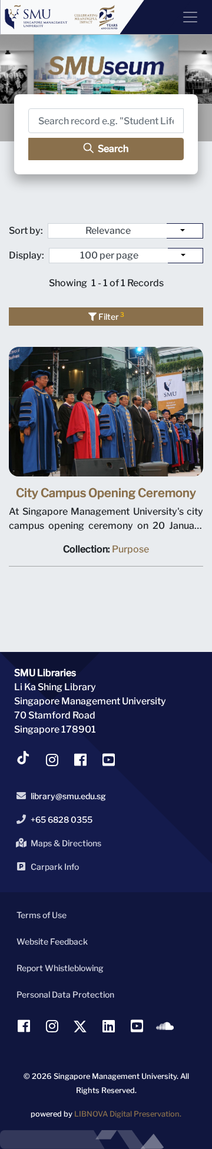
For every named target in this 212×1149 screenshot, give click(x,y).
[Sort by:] (185, 231)
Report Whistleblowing (60, 968)
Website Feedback (52, 941)
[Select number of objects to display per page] (185, 255)
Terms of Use (41, 915)
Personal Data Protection (65, 994)
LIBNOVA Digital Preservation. (127, 1114)
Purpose (130, 549)
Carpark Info (55, 867)
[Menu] (185, 17)
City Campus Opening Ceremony (106, 493)
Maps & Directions (66, 843)
